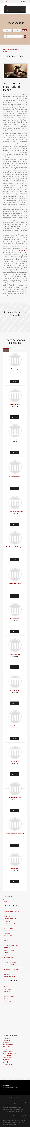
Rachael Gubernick (15, 583)
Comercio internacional (10, 923)
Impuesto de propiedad (10, 930)
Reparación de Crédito (10, 962)
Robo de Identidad (9, 964)
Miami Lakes (7, 999)
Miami (5, 984)
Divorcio (6, 938)
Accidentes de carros (9, 909)
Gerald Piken (15, 761)
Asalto (5, 914)
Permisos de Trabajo (9, 957)
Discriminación (8, 935)
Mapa (4, 1089)
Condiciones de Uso (8, 1102)
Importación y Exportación (11, 945)
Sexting (5, 901)
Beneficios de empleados (10, 918)
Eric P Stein (15, 868)
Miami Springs (8, 1001)
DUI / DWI (6, 940)
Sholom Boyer (14, 369)
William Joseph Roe (15, 797)
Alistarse (24, 1)
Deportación (7, 933)
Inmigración (7, 947)
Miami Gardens (8, 989)
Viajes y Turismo (8, 974)
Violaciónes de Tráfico (9, 976)
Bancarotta (7, 916)
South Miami (7, 994)
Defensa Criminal (8, 928)
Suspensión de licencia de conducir (13, 967)
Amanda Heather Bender (15, 511)
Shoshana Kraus (15, 404)
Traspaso (6, 972)
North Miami (7, 991)
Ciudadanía (7, 921)
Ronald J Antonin (14, 476)
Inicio (4, 49)
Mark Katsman (15, 618)
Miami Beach (7, 987)
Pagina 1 (6, 350)
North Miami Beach (13, 49)
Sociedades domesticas (9, 900)
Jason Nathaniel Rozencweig (15, 833)
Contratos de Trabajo (9, 926)
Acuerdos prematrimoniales (11, 911)
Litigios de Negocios (9, 950)
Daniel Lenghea (15, 654)
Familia (6, 952)
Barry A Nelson (15, 726)
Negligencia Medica (9, 955)
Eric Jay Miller (15, 690)
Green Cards (7, 943)
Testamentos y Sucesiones (11, 969)
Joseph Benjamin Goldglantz (15, 547)
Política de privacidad (18, 1102)
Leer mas (14, 381)
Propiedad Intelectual (9, 960)
